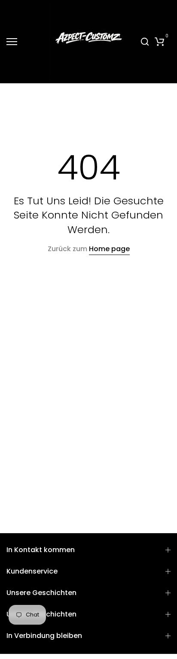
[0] (159, 41)
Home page (109, 249)
